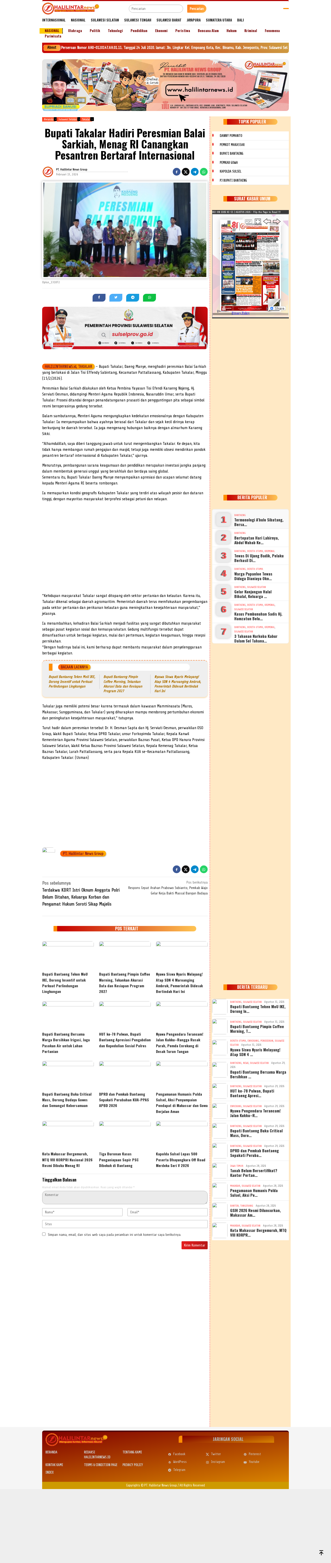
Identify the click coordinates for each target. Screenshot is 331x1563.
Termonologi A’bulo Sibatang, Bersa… (258, 522)
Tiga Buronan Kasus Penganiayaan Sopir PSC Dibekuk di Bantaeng (119, 1159)
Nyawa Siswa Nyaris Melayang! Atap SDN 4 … (255, 1052)
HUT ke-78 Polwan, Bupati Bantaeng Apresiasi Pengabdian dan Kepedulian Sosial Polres (125, 1039)
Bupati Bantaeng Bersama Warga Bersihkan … (258, 1074)
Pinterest (255, 1454)
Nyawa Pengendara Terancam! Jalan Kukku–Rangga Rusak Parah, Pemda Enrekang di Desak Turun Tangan (179, 1042)
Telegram (179, 1470)
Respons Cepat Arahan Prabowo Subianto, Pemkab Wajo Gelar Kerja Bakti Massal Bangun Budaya (168, 887)
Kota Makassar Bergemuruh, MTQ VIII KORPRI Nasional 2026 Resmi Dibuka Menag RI (67, 1159)
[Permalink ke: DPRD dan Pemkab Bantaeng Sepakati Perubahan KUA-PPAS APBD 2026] (125, 1075)
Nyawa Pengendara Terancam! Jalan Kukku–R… (255, 1113)
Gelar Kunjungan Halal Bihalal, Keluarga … (253, 594)
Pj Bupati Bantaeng (233, 180)
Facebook (179, 1454)
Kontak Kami (54, 1465)
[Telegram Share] (195, 172)
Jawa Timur (236, 1165)
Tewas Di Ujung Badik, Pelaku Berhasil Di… (259, 558)
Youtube (254, 1462)
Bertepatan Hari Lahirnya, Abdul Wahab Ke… (256, 540)
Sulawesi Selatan (256, 587)
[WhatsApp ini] (204, 172)
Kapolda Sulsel (230, 171)
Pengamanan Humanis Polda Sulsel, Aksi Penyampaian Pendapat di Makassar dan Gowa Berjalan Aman (182, 1102)
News (246, 1062)
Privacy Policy (133, 1465)
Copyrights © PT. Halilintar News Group (151, 1485)
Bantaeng (240, 515)
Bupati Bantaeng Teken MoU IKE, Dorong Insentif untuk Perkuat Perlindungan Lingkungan (72, 681)
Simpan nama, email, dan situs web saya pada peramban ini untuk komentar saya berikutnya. (114, 1235)
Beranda (51, 1452)
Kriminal (270, 551)
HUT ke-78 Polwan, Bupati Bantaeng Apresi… (252, 1093)
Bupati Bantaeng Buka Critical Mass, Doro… (256, 1133)
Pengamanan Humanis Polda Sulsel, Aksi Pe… (254, 1192)
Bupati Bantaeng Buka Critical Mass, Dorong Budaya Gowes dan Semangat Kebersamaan (67, 1099)
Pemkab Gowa (229, 162)
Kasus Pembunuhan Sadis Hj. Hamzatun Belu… (258, 616)
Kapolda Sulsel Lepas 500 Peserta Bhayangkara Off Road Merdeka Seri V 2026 (180, 1159)
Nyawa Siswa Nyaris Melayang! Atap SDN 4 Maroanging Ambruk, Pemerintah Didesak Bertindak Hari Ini (179, 982)
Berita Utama (255, 551)
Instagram (218, 1462)
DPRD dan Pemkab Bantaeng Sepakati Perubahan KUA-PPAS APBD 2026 (124, 1099)
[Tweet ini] (186, 172)
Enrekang (253, 1040)
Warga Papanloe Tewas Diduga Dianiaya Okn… (253, 576)
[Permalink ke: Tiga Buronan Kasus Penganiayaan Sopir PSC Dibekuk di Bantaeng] (125, 1135)
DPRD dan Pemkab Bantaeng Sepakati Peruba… (254, 1152)
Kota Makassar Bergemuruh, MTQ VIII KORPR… (258, 1232)
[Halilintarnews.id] (70, 8)
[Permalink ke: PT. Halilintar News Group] (54, 172)
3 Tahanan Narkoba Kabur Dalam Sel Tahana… (255, 638)
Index (50, 1472)
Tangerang (246, 1205)
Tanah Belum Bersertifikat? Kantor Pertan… (253, 1172)
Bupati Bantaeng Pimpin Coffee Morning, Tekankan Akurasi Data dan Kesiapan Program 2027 (124, 982)
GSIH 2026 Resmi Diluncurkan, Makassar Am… (255, 1212)
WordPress (180, 1462)
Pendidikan (266, 1040)
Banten (234, 1205)
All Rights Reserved (192, 1485)
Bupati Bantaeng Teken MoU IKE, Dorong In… (257, 1008)
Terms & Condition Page (100, 1465)
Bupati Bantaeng (231, 153)
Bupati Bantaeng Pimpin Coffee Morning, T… (257, 1028)
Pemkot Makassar (232, 145)
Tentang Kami (132, 1452)
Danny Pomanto (231, 136)
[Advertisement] (125, 554)
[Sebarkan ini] (176, 172)
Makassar (235, 1185)
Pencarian (197, 9)
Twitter (216, 1454)
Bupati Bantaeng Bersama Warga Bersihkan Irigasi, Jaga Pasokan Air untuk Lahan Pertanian (66, 1042)
